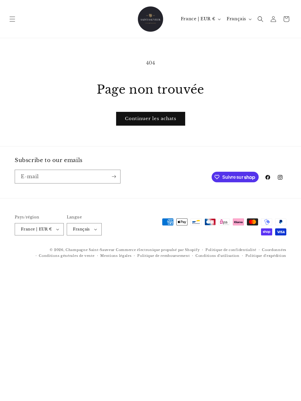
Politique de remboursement (163, 256)
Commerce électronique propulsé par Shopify (158, 250)
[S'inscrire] (113, 176)
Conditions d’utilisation (217, 256)
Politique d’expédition (265, 256)
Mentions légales (115, 256)
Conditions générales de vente (66, 256)
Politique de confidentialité (230, 250)
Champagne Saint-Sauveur (90, 250)
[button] (12, 19)
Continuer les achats (150, 118)
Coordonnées (274, 250)
